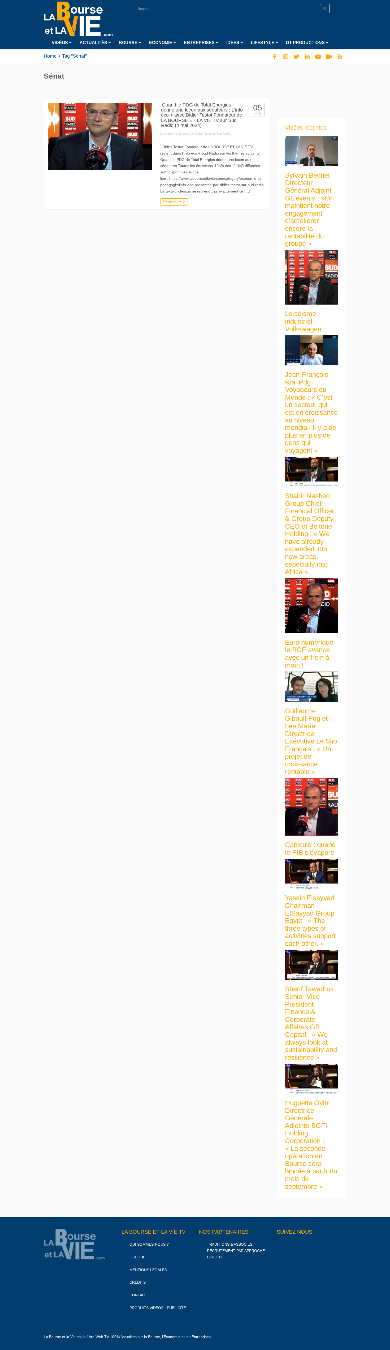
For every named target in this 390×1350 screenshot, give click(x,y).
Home (50, 56)
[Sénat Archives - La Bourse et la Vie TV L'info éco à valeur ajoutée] (78, 18)
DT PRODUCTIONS (306, 42)
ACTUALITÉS (94, 42)
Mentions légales (148, 1270)
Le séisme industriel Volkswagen (303, 321)
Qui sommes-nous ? (149, 1244)
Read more (173, 202)
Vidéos (60, 42)
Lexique (137, 1257)
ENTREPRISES (200, 42)
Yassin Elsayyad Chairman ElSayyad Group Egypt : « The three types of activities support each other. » (310, 920)
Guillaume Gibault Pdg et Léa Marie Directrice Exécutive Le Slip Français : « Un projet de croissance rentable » (311, 741)
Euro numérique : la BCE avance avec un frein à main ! (311, 653)
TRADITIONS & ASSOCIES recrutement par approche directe (236, 1250)
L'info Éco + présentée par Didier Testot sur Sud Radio (195, 133)
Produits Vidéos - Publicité (157, 1308)
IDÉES (233, 42)
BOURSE (128, 42)
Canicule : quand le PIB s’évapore (310, 848)
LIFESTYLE (263, 42)
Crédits (137, 1282)
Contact (138, 1295)
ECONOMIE (161, 42)
